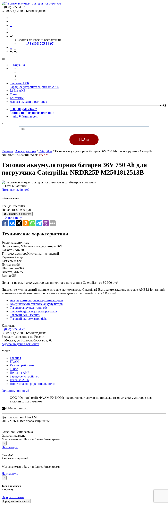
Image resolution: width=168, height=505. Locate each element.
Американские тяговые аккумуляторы (36, 304)
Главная (15, 358)
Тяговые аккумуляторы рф (28, 307)
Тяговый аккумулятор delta (28, 318)
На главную (10, 447)
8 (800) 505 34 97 (13, 329)
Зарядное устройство (24, 87)
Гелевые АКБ (19, 380)
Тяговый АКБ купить (25, 315)
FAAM (14, 361)
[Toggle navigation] (3, 59)
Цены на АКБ (49, 87)
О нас (14, 94)
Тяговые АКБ (19, 83)
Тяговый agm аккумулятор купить (33, 311)
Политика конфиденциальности (32, 383)
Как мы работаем (22, 365)
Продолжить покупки (16, 501)
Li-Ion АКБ (17, 90)
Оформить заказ (13, 497)
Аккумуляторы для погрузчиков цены (36, 300)
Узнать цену (13, 217)
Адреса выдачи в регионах (28, 101)
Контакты (17, 98)
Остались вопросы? (15, 390)
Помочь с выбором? (16, 189)
